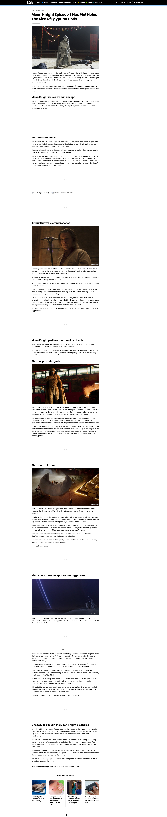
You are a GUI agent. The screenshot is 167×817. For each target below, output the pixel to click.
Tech (46, 3)
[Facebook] (116, 2)
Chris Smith (36, 23)
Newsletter (139, 2)
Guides (83, 3)
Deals (90, 3)
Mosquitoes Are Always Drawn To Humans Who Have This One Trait (56, 801)
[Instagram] (122, 2)
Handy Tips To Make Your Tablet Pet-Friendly (38, 799)
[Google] (127, 2)
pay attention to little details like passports (48, 144)
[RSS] (130, 2)
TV (43, 10)
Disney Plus (60, 73)
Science (53, 3)
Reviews (98, 3)
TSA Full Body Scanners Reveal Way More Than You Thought (74, 800)
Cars (75, 3)
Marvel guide (76, 767)
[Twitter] (119, 2)
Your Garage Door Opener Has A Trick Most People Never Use (92, 800)
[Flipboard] (124, 2)
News (39, 3)
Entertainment (65, 3)
